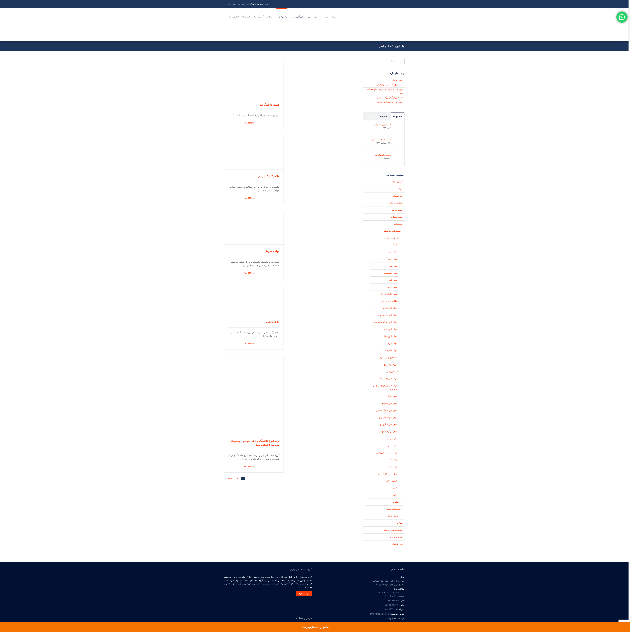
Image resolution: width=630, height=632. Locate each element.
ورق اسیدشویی (390, 273)
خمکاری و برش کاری (389, 301)
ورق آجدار (392, 259)
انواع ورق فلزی (392, 238)
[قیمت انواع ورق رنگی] (397, 140)
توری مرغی (391, 480)
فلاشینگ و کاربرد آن (268, 176)
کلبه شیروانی (393, 371)
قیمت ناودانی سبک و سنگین (390, 102)
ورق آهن (393, 266)
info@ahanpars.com (379, 614)
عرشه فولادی (393, 516)
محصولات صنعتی (393, 509)
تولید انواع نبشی (389, 329)
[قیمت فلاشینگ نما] (397, 155)
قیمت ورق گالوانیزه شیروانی (390, 97)
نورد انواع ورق (390, 364)
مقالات (400, 523)
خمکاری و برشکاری (388, 357)
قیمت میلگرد (397, 217)
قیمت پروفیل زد (395, 80)
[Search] (225, 16)
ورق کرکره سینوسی (387, 431)
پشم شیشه (391, 466)
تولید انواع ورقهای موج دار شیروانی (385, 387)
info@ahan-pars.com (257, 4)
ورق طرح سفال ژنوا (387, 417)
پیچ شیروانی (397, 196)
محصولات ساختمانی (392, 231)
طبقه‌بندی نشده (395, 203)
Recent (384, 116)
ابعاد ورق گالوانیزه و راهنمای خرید (387, 84)
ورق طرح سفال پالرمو (387, 410)
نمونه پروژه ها (396, 537)
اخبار (400, 189)
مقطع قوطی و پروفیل (393, 530)
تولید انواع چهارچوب (387, 315)
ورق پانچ (393, 280)
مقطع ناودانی (392, 438)
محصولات (398, 224)
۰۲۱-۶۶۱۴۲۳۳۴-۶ (235, 4)
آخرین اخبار (397, 182)
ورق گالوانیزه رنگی (388, 294)
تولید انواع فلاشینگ (388, 378)
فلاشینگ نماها (272, 322)
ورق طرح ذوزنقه (389, 403)
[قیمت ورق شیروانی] (397, 125)
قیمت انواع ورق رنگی (381, 139)
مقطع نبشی (393, 445)
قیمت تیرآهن (397, 210)
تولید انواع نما (390, 336)
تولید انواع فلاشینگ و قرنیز (384, 322)
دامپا (395, 495)
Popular (397, 116)
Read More (248, 123)
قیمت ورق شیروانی (382, 124)
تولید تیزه (392, 343)
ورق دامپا (392, 396)
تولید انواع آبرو (390, 308)
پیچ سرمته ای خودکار (387, 473)
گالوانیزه (393, 251)
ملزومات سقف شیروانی (388, 452)
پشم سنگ (392, 459)
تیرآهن (394, 244)
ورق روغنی (392, 287)
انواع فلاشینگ (272, 251)
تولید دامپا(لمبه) (390, 350)
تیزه (395, 487)
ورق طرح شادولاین (388, 424)
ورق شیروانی (397, 544)
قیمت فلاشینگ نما (269, 104)
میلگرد (396, 502)
